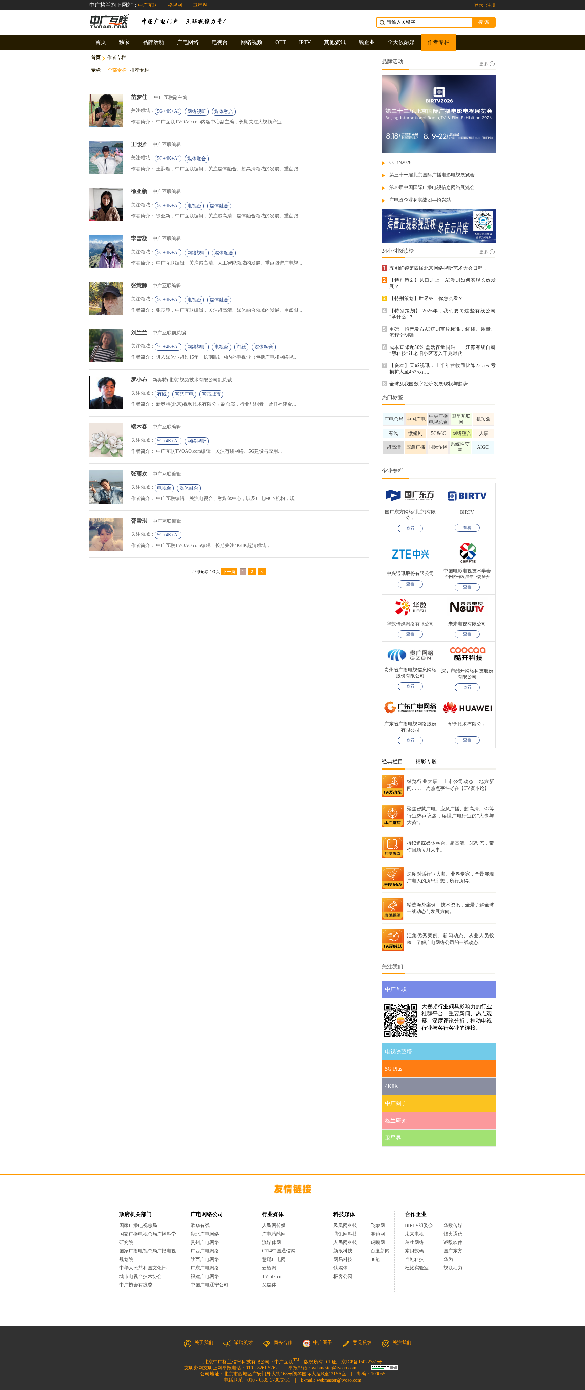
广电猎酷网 (274, 1234)
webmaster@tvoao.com (334, 1367)
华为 (452, 1259)
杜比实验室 (417, 1267)
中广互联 (147, 5)
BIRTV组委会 (419, 1225)
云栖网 (269, 1267)
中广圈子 (322, 1342)
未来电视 (414, 1234)
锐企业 (367, 42)
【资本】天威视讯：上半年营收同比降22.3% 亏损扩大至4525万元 (442, 368)
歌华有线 (200, 1225)
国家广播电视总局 (138, 1225)
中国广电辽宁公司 (210, 1284)
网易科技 (342, 1259)
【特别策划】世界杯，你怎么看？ (426, 298)
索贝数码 (414, 1251)
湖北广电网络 (205, 1234)
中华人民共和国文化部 (143, 1267)
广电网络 (188, 42)
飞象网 (378, 1225)
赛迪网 (378, 1234)
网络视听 (196, 111)
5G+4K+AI (168, 111)
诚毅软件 (452, 1242)
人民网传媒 (274, 1225)
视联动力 (452, 1267)
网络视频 (251, 42)
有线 (241, 347)
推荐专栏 (139, 70)
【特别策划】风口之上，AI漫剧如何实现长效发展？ (442, 283)
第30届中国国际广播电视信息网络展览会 (432, 187)
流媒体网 (271, 1242)
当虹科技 (414, 1259)
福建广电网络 (205, 1276)
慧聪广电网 (274, 1259)
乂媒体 (269, 1284)
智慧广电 (184, 394)
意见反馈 (362, 1342)
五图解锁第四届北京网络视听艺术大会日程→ (438, 268)
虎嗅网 (378, 1242)
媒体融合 (223, 111)
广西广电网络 (205, 1251)
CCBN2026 (400, 162)
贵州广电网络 (205, 1242)
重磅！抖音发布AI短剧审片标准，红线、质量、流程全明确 (442, 332)
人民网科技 (345, 1242)
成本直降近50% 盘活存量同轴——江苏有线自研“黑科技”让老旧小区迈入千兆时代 (442, 350)
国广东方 (452, 1251)
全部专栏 (117, 70)
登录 (478, 5)
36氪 (375, 1259)
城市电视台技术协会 (140, 1276)
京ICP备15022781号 (361, 1361)
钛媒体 (340, 1267)
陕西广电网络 (205, 1259)
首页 (100, 42)
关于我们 (203, 1342)
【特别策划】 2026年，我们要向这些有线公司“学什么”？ (442, 313)
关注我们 (401, 1342)
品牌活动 (153, 42)
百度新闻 (380, 1251)
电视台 (220, 42)
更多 (484, 63)
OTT (280, 42)
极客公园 (342, 1276)
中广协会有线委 (135, 1284)
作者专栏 (438, 42)
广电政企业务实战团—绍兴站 (420, 200)
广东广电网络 (205, 1267)
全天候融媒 (401, 42)
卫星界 (200, 5)
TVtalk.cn (271, 1276)
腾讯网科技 (345, 1234)
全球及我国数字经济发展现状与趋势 (428, 383)
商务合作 (283, 1342)
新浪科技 (342, 1251)
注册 (491, 5)
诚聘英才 (243, 1342)
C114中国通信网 (279, 1251)
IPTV (305, 42)
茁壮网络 (414, 1242)
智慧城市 (211, 394)
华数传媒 (452, 1225)
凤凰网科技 (345, 1225)
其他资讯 (335, 42)
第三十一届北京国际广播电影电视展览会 (432, 174)
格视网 (175, 5)
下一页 (229, 571)
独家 (124, 42)
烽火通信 (452, 1234)
